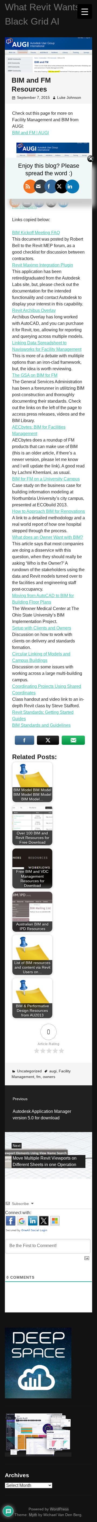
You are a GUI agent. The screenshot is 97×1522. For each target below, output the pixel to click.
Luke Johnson (69, 97)
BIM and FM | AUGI (30, 132)
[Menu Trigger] (84, 11)
